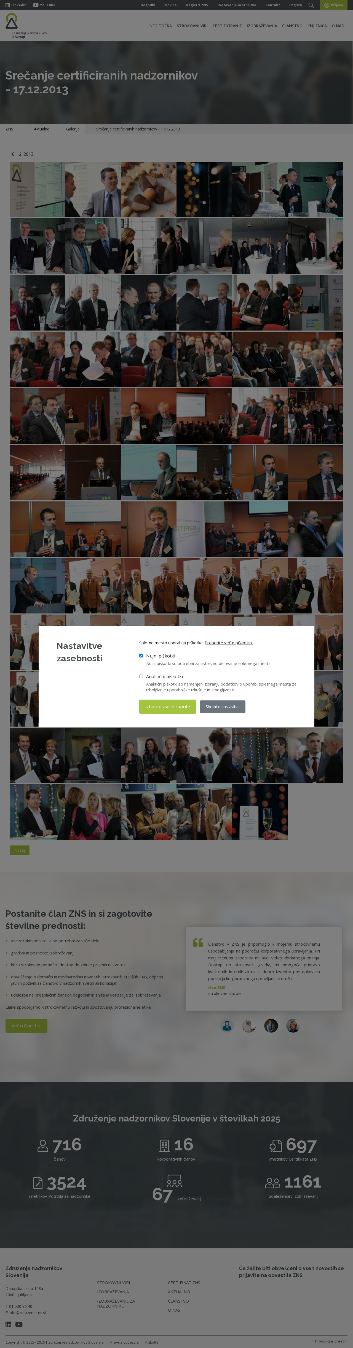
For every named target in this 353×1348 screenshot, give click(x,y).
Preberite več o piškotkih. (229, 642)
